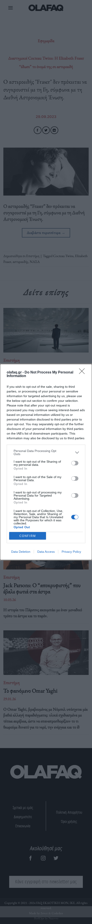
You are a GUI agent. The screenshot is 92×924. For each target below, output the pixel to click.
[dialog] (46, 462)
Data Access (46, 551)
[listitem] (46, 452)
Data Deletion (20, 551)
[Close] (83, 372)
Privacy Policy (71, 551)
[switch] (74, 463)
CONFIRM (27, 536)
